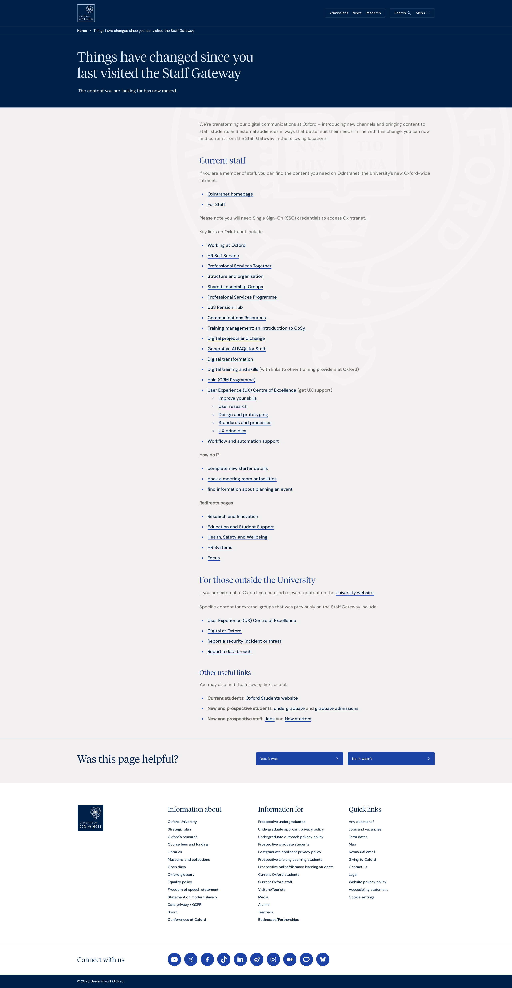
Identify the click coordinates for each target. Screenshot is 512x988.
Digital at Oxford (225, 631)
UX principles (232, 431)
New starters (298, 719)
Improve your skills (238, 398)
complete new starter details (238, 468)
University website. (355, 593)
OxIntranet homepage (230, 194)
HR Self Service (223, 256)
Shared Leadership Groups (235, 287)
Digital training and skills (233, 369)
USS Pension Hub (225, 307)
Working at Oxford (227, 245)
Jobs (270, 719)
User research (233, 406)
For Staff (216, 204)
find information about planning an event (250, 489)
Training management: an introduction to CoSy (256, 328)
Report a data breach (229, 651)
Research (373, 13)
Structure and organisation (235, 276)
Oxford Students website (272, 698)
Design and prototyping (243, 414)
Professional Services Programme (242, 297)
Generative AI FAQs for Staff (237, 349)
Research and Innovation (233, 516)
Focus (214, 558)
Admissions (338, 13)
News (357, 13)
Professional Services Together (239, 266)
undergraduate (289, 708)
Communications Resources (237, 318)
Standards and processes (245, 422)
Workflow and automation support (243, 441)
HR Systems (220, 547)
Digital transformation (230, 359)
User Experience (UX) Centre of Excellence (252, 390)
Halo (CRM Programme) (231, 380)
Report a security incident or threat (244, 641)
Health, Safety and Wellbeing (237, 537)
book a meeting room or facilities (242, 479)
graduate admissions (336, 708)
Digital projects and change (236, 338)
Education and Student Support (241, 527)
